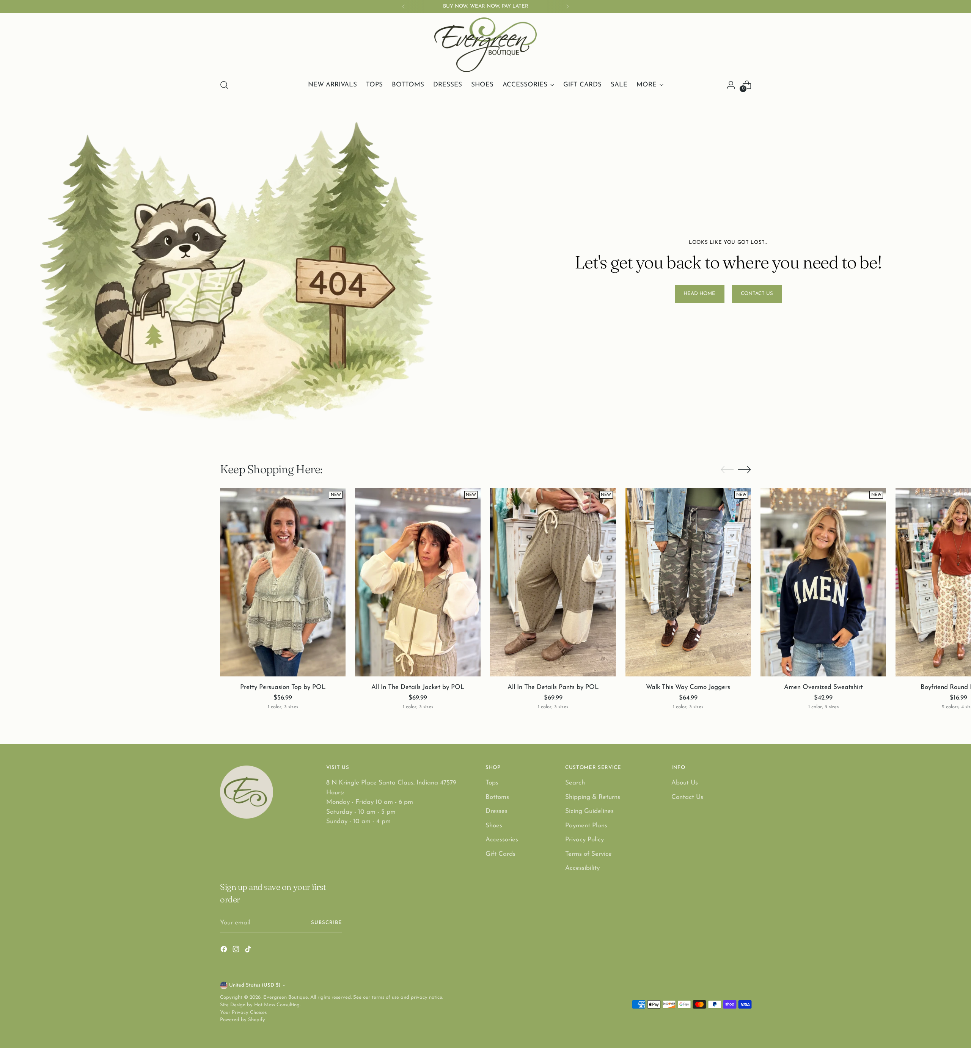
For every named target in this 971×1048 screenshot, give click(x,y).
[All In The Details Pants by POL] (553, 582)
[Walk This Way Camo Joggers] (688, 582)
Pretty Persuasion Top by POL (283, 687)
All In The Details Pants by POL (553, 687)
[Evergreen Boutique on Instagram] (236, 950)
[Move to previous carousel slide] (727, 469)
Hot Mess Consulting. (277, 1005)
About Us (684, 783)
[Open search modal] (224, 85)
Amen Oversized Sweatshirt (823, 687)
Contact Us (687, 797)
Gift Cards (500, 854)
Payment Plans (586, 825)
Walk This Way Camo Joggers (688, 687)
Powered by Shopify (242, 1019)
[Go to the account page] (730, 85)
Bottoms (497, 797)
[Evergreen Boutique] (485, 44)
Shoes (494, 825)
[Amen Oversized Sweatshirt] (823, 582)
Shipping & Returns (592, 797)
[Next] (567, 6)
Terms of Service (588, 854)
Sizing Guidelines (589, 811)
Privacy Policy (584, 839)
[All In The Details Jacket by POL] (418, 582)
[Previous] (403, 6)
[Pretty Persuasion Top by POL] (283, 582)
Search (575, 783)
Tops (492, 783)
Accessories (502, 839)
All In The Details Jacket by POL (418, 687)
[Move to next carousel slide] (744, 469)
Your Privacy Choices (243, 1012)
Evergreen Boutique (285, 997)
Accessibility (582, 868)
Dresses (496, 811)
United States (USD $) (254, 985)
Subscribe (326, 922)
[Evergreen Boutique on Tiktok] (248, 950)
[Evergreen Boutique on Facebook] (224, 950)
